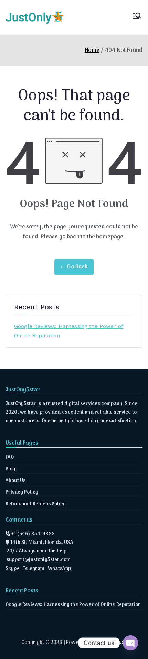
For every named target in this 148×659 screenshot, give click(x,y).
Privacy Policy (22, 492)
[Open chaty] (130, 642)
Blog (10, 469)
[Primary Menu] (136, 17)
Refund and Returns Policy (36, 504)
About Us (15, 481)
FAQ (10, 457)
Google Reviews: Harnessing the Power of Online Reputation (68, 331)
